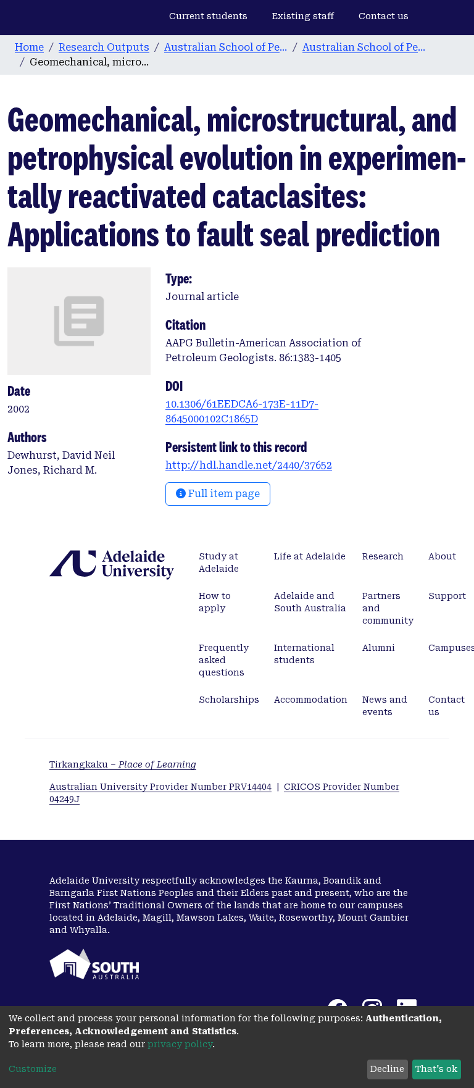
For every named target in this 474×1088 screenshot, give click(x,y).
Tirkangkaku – (122, 764)
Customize (33, 1069)
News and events (384, 706)
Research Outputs (104, 47)
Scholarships (229, 700)
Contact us (384, 16)
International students (304, 654)
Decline (387, 1069)
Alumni (378, 648)
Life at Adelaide (310, 556)
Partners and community (388, 608)
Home (29, 47)
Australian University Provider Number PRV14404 (160, 787)
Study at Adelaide (219, 562)
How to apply (215, 602)
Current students (208, 16)
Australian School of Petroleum (226, 47)
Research (383, 556)
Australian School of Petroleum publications (364, 47)
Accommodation (310, 700)
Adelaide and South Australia (310, 602)
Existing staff (303, 16)
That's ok (436, 1069)
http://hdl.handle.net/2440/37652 (248, 465)
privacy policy (180, 1044)
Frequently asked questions (224, 660)
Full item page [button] (223, 494)
